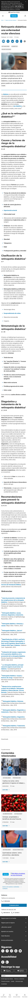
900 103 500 (18, 6)
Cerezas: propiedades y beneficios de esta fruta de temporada (11, 818)
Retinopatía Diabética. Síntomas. (13, 701)
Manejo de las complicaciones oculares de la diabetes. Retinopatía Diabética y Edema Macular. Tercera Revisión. (12, 689)
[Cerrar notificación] (26, 1)
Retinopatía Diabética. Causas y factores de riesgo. (11, 677)
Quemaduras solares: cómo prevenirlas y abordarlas (12, 854)
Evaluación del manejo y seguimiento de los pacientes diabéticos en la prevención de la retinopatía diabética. (13, 654)
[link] (14, 12)
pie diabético (18, 106)
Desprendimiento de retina (12, 313)
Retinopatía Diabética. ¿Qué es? (12, 630)
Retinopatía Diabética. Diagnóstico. (14, 717)
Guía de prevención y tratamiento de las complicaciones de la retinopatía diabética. (13, 600)
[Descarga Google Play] (7, 970)
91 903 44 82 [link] (6, 901)
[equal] (2, 962)
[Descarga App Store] (21, 970)
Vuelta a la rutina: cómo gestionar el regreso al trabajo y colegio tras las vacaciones (13, 782)
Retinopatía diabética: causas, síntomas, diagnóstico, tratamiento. (12, 614)
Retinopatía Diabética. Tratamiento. (14, 726)
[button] (2, 15)
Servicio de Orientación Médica (11, 585)
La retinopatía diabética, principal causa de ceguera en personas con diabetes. (12, 667)
